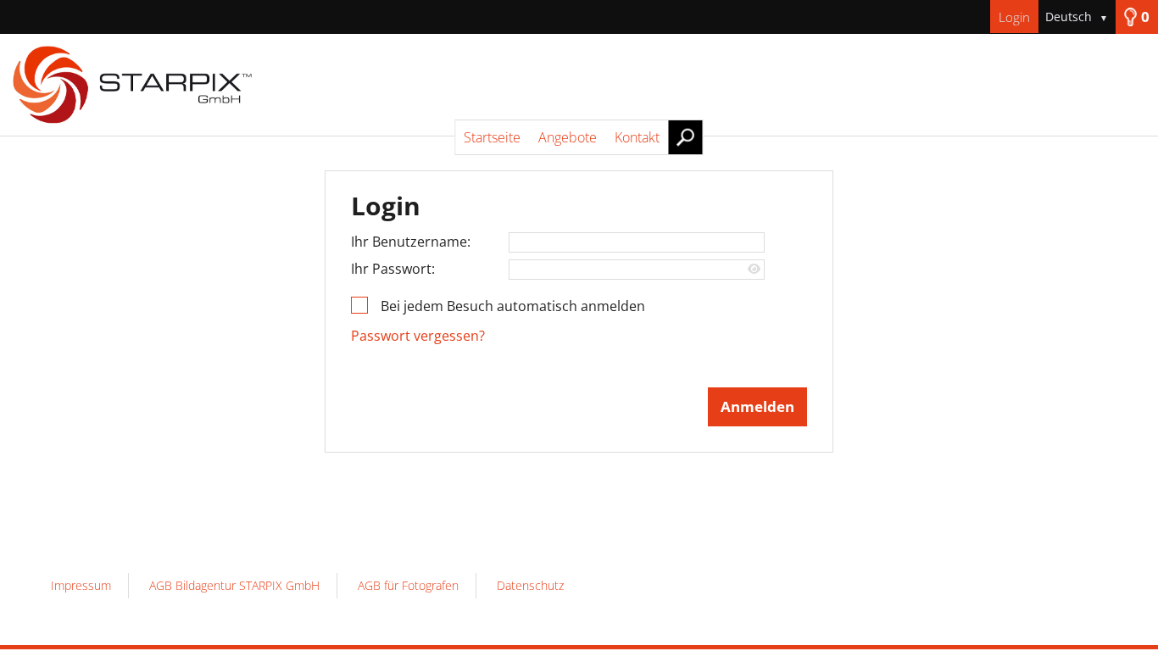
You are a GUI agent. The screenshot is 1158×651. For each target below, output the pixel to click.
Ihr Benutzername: (410, 241)
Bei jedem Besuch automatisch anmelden (513, 306)
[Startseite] (579, 85)
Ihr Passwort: (393, 268)
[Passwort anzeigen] (754, 269)
